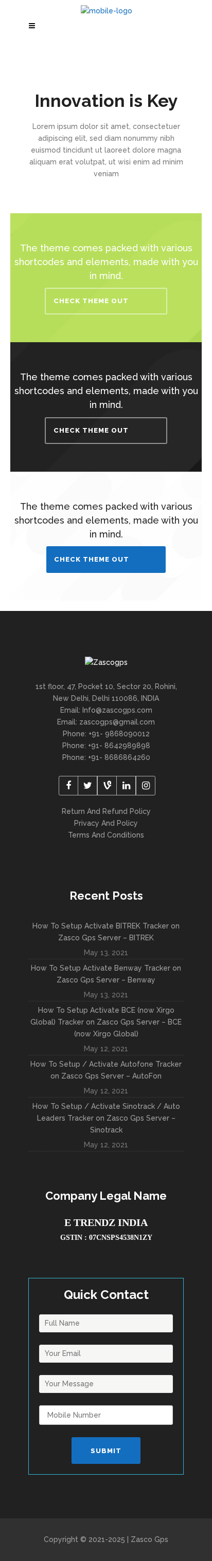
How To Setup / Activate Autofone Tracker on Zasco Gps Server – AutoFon (106, 1070)
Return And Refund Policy (106, 811)
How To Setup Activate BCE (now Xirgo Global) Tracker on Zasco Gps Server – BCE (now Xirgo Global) (106, 1022)
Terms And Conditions (106, 835)
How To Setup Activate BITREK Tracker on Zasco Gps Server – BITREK (106, 932)
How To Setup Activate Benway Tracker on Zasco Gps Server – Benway (106, 974)
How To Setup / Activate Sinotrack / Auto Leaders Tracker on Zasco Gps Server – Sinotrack (106, 1118)
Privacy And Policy (106, 823)
